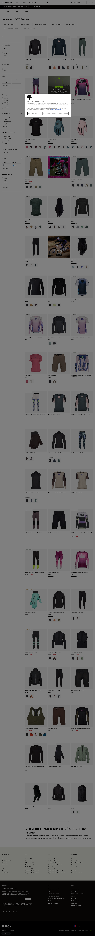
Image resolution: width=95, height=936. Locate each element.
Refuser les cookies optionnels (49, 113)
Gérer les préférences (32, 113)
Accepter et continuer (63, 113)
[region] (48, 105)
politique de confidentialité (56, 109)
